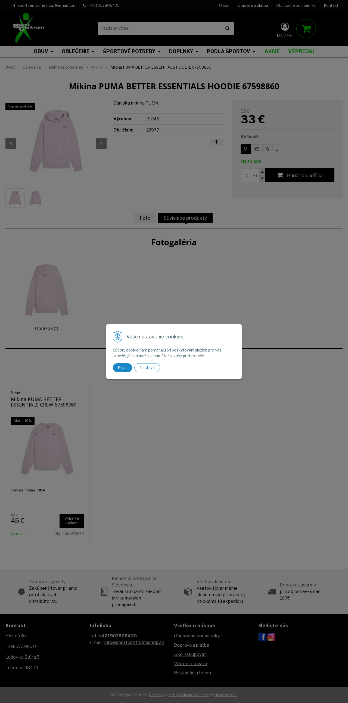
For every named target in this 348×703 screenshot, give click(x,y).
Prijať (122, 367)
